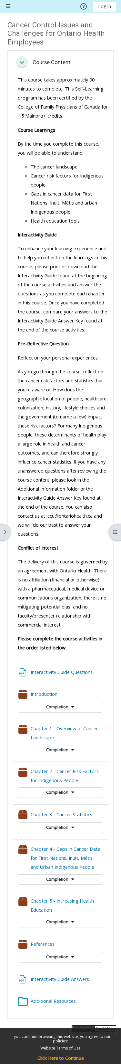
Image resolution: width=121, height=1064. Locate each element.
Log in (104, 6)
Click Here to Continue (60, 1058)
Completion (57, 707)
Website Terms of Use (60, 1048)
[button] (22, 62)
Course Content (51, 62)
